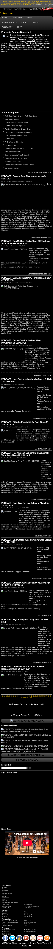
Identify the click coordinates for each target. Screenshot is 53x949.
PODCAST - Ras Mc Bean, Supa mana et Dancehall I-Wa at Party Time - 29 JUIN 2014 (25, 454)
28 (7, 696)
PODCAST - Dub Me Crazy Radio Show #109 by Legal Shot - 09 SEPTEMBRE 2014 (25, 242)
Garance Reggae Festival (10, 922)
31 (13, 696)
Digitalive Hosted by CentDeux (16, 158)
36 (23, 696)
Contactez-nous (30, 931)
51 (24, 697)
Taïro (25, 912)
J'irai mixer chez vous (13, 152)
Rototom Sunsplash (30, 922)
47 (46, 696)
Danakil (4, 912)
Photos (4, 895)
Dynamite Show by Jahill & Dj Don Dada (20, 148)
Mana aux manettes (12, 168)
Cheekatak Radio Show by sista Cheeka (20, 165)
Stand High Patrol (29, 915)
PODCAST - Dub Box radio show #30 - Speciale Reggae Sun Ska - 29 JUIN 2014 (22, 667)
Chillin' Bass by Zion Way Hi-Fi (16, 135)
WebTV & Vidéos (29, 760)
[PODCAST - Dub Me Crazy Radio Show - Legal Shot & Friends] (26, 742)
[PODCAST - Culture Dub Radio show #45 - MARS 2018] (24, 746)
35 (21, 696)
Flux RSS (6, 931)
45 (42, 696)
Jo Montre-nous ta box (13, 162)
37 (25, 696)
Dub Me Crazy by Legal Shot (15, 126)
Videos (4, 896)
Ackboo (4, 916)
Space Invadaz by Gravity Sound (17, 155)
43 (38, 696)
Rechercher (6, 765)
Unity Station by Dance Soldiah (16, 123)
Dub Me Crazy (6, 906)
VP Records (27, 921)
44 (40, 696)
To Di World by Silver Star (14, 142)
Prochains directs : (7, 13)
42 (36, 696)
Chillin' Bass (27, 907)
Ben (5, 246)
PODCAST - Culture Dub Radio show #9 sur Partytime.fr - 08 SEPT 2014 (21, 341)
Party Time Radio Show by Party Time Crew (21, 116)
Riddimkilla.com (28, 924)
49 (50, 696)
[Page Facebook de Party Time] (5, 941)
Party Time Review (12, 119)
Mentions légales (31, 929)
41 (34, 696)
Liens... (26, 925)
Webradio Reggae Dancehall (28, 755)
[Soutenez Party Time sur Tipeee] (40, 941)
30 (11, 696)
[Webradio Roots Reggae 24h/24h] (27, 721)
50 (22, 697)
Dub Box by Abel (11, 145)
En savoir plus (37, 4)
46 (44, 696)
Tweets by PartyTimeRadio (27, 858)
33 (17, 696)
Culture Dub (9, 139)
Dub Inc (26, 913)
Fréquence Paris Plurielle (10, 921)
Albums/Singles (7, 893)
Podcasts (5, 890)
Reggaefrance (6, 924)
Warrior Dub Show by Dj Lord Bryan (18, 129)
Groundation (28, 916)
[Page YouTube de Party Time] (26, 941)
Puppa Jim (5, 915)
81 (31, 697)
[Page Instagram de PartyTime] (33, 941)
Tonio (5, 384)
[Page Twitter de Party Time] (12, 941)
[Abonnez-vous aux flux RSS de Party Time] (47, 941)
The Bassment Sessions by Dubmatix (18, 132)
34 (19, 696)
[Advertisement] (26, 82)
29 (9, 696)
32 (15, 696)
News (3, 892)
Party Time (7, 181)
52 (26, 697)
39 (29, 696)
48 (48, 696)
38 (27, 696)
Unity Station (28, 904)
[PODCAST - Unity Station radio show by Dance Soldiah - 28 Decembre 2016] (26, 737)
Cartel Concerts (7, 925)
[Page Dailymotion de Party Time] (19, 941)
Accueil (4, 887)
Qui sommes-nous (9, 929)
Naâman (4, 913)
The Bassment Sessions (31, 906)
